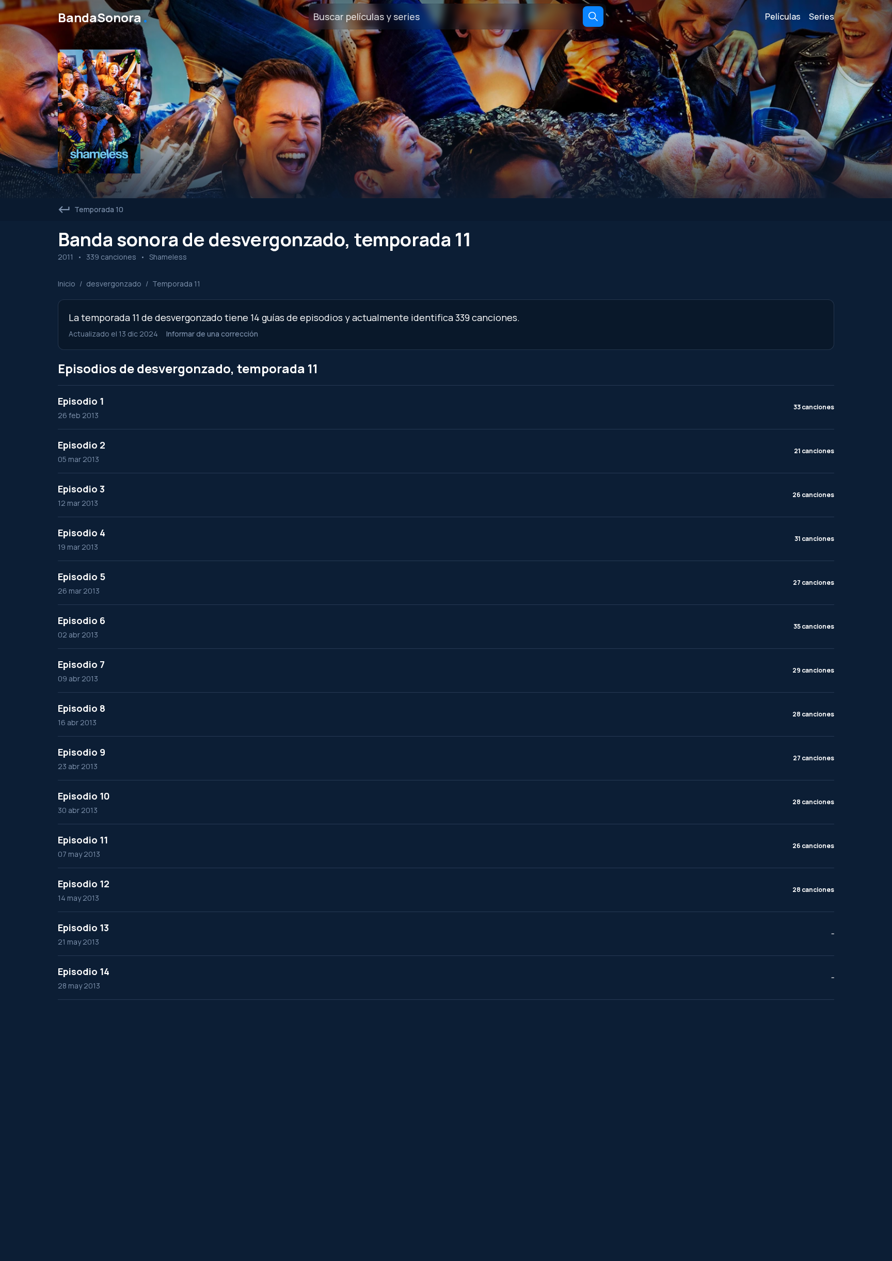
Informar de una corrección (212, 334)
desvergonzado (113, 284)
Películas (783, 16)
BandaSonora (103, 16)
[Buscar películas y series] (593, 16)
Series (821, 16)
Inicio (66, 284)
